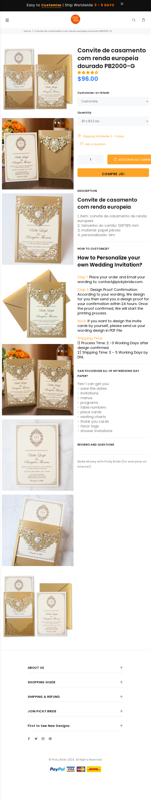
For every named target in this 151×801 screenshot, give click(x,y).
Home (27, 31)
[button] (88, 72)
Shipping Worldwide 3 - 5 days (103, 136)
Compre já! (113, 173)
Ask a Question (95, 144)
